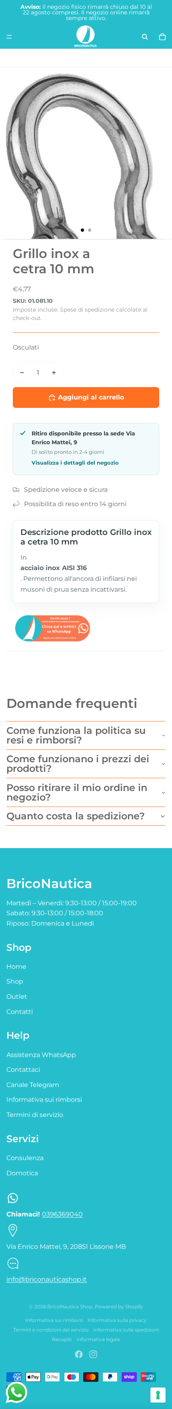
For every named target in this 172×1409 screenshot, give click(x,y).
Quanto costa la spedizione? (75, 816)
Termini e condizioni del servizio (51, 1330)
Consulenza (25, 1158)
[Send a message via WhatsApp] (16, 1392)
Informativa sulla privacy (117, 1320)
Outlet (16, 996)
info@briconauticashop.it (46, 1279)
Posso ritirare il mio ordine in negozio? (76, 792)
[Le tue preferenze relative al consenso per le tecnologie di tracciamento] (158, 1395)
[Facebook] (79, 1354)
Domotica (22, 1173)
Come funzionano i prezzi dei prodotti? (77, 763)
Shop (14, 981)
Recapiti (62, 1339)
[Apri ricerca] (145, 37)
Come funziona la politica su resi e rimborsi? (76, 735)
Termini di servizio (34, 1115)
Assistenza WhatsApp (41, 1055)
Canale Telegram (32, 1085)
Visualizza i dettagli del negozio (75, 462)
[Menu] (9, 37)
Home (16, 966)
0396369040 (62, 1214)
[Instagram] (93, 1354)
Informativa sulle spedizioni (126, 1330)
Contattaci (23, 1069)
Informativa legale (98, 1339)
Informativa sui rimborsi (44, 1099)
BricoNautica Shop (69, 1307)
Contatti (19, 1012)
